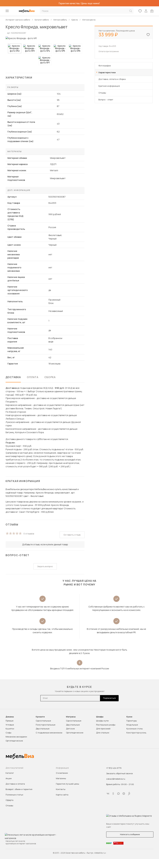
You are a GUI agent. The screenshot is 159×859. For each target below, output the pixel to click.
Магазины (61, 778)
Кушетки (10, 728)
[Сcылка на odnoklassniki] (113, 793)
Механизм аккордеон (16, 736)
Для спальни (102, 732)
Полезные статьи (14, 794)
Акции (9, 778)
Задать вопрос (45, 566)
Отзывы (102, 92)
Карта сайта (62, 794)
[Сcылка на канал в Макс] (118, 793)
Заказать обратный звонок (119, 773)
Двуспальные (42, 728)
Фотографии (104, 65)
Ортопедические (14, 740)
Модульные (132, 724)
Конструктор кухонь (136, 732)
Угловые (10, 724)
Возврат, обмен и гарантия (19, 789)
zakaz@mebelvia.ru (115, 778)
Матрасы (71, 716)
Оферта (9, 800)
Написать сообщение (130, 834)
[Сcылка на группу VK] (108, 793)
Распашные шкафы (105, 724)
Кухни (129, 716)
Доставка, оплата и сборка (112, 79)
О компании (62, 773)
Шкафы (99, 716)
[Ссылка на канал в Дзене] (123, 793)
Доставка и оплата (15, 783)
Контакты (60, 789)
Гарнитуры (131, 720)
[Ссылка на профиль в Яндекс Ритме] (129, 793)
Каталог (10, 773)
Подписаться (109, 698)
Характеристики (107, 72)
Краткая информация (109, 86)
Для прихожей (103, 728)
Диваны (10, 716)
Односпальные (43, 720)
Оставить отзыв (72, 534)
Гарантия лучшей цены (67, 783)
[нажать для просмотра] (14, 48)
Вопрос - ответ (105, 99)
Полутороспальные (45, 724)
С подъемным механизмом (49, 732)
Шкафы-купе (102, 720)
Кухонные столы (134, 728)
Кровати (40, 716)
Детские (70, 728)
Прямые (9, 720)
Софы (8, 732)
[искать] (130, 11)
